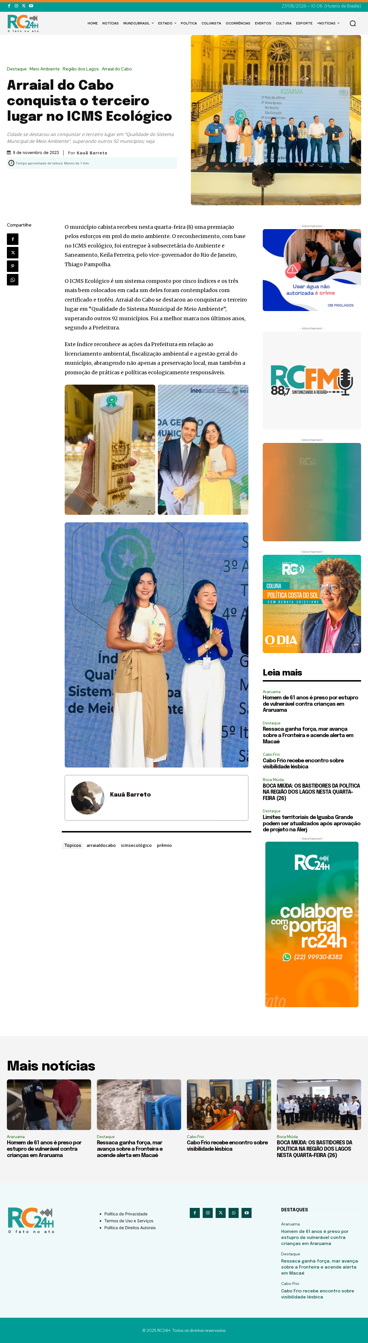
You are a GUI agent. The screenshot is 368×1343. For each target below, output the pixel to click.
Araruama (272, 691)
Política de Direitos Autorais (130, 1227)
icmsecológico (136, 845)
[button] (352, 23)
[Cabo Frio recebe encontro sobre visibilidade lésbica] (229, 1104)
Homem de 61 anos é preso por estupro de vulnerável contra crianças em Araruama (310, 704)
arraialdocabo (101, 845)
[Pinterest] (12, 266)
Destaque (17, 69)
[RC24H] (24, 23)
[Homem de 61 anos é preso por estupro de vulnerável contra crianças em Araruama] (49, 1104)
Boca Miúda (273, 779)
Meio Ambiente (45, 69)
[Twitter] (24, 6)
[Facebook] (9, 6)
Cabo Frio (271, 754)
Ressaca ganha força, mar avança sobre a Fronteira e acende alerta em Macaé (308, 735)
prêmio (164, 845)
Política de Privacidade (125, 1213)
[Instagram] (16, 6)
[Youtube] (31, 6)
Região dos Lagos (81, 69)
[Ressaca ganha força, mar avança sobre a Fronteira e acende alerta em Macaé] (139, 1104)
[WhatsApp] (12, 279)
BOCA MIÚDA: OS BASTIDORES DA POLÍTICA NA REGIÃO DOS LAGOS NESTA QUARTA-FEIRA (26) (311, 792)
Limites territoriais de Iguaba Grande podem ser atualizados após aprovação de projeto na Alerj (311, 823)
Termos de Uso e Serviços (128, 1220)
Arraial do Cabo (117, 69)
